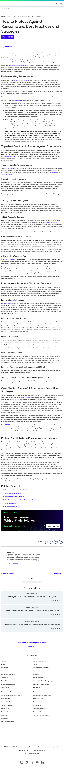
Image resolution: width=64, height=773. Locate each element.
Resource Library (38, 702)
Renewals (36, 674)
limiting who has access (50, 222)
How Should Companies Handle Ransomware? (19, 500)
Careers (3, 671)
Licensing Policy (23, 750)
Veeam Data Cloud (6, 705)
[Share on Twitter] (51, 542)
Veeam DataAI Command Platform (11, 695)
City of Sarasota (25, 397)
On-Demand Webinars (40, 708)
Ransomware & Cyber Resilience (31, 582)
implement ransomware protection (17, 65)
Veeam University (38, 677)
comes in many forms (20, 80)
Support (35, 664)
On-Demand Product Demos (41, 715)
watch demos (7, 37)
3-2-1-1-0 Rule (8, 425)
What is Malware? (10, 503)
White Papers (37, 705)
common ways (16, 100)
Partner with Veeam (11, 506)
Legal (53, 747)
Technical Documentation (41, 668)
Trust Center (5, 687)
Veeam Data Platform (7, 702)
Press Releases (5, 681)
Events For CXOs (38, 698)
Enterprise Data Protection (13, 493)
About (3, 664)
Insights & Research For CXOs (42, 695)
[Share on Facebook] (46, 542)
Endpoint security (6, 303)
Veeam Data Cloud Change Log (42, 681)
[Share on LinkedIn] (61, 542)
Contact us (4, 677)
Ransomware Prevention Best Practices (17, 490)
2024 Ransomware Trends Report (26, 52)
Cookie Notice (42, 747)
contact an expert (30, 481)
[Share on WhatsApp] (56, 542)
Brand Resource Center (8, 684)
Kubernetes (4, 718)
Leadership (4, 668)
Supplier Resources (39, 750)
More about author (13, 563)
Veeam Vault (5, 708)
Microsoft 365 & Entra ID (8, 712)
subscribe (31, 646)
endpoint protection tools (8, 156)
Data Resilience (5, 698)
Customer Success (38, 671)
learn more (17, 481)
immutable (11, 168)
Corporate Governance (8, 674)
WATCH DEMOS (53, 526)
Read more (54, 601)
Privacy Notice (29, 747)
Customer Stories (38, 712)
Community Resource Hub (41, 684)
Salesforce (4, 715)
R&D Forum (36, 687)
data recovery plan (8, 260)
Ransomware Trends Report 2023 (15, 496)
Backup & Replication (7, 722)
